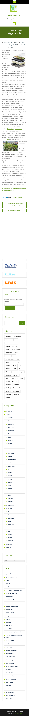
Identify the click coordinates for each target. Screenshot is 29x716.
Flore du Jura (9, 625)
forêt (18, 359)
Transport (10, 501)
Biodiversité (11, 430)
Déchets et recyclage (11, 593)
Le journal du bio (10, 653)
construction (5, 47)
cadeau (8, 346)
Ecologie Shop (9, 609)
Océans (10, 472)
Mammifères (11, 466)
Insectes (10, 463)
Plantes (10, 482)
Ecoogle (8, 616)
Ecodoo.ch (8, 603)
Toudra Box (10, 129)
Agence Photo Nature (11, 574)
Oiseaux (10, 475)
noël (20, 368)
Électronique (11, 453)
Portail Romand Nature (12, 666)
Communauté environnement (13, 590)
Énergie (11, 45)
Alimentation (11, 424)
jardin (7, 362)
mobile (20, 365)
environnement (10, 359)
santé (21, 378)
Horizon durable (10, 640)
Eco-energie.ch (10, 596)
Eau (9, 447)
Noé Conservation (10, 656)
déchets (8, 356)
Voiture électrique (10, 695)
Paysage (10, 479)
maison (14, 47)
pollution (15, 375)
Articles (22, 42)
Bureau (9, 521)
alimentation (17, 336)
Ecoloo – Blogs (10, 612)
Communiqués (10, 505)
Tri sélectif (8, 689)
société (8, 381)
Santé (9, 485)
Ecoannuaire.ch (10, 600)
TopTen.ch (8, 685)
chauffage (15, 346)
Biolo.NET (8, 583)
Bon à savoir (9, 587)
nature (14, 368)
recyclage (14, 378)
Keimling (8, 644)
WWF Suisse (9, 698)
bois (16, 340)
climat (7, 349)
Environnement (12, 459)
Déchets (10, 443)
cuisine (17, 352)
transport (14, 381)
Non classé (9, 544)
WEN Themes (18, 714)
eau (14, 356)
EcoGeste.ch (14, 15)
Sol (8, 492)
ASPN (7, 580)
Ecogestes (9, 508)
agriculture (8, 336)
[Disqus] (14, 235)
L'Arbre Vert (9, 647)
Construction (5, 45)
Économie (10, 450)
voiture (14, 388)
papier (21, 372)
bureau (7, 343)
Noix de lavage (10, 660)
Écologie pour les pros (12, 606)
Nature (9, 469)
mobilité (8, 368)
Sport (9, 495)
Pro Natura (9, 669)
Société (15, 45)
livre (19, 362)
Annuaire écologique (11, 577)
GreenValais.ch (10, 629)
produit (8, 378)
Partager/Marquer (17, 197)
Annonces (9, 411)
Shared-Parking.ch (11, 679)
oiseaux (8, 372)
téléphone (8, 384)
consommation (16, 349)
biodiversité (22, 45)
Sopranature (18, 129)
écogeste (8, 391)
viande (7, 388)
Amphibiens (11, 427)
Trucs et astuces (10, 692)
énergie (10, 47)
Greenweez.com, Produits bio (13, 632)
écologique (16, 391)
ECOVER (8, 619)
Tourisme (10, 498)
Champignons (11, 434)
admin (16, 42)
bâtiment (14, 343)
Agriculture (10, 418)
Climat (9, 437)
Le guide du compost (11, 650)
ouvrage (15, 372)
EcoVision (8, 622)
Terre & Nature (9, 682)
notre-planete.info (10, 663)
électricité (16, 394)
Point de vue (9, 547)
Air (8, 421)
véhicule (21, 388)
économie (8, 394)
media (14, 365)
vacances (16, 384)
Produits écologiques (11, 673)
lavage (13, 362)
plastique (8, 375)
